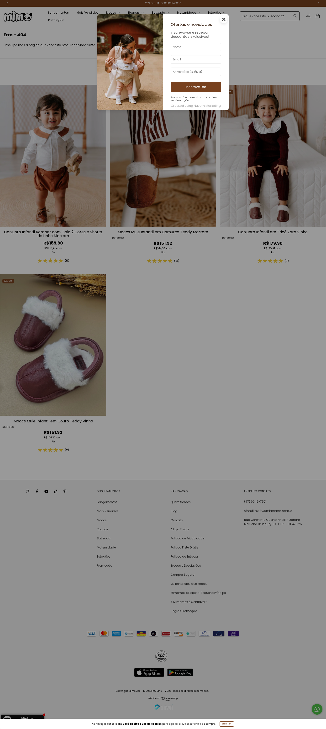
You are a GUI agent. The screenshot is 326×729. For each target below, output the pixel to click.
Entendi (226, 724)
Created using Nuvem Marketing (196, 106)
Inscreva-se (196, 87)
